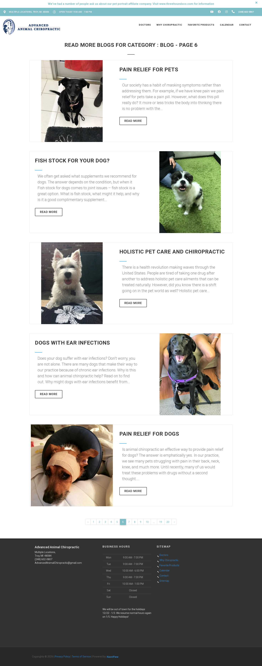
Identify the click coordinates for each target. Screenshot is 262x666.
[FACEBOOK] (219, 12)
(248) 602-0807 (43, 559)
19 (160, 521)
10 (147, 521)
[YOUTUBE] (211, 12)
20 (167, 521)
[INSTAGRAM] (226, 12)
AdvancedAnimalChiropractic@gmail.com (58, 562)
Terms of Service (81, 656)
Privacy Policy (62, 656)
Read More (133, 121)
